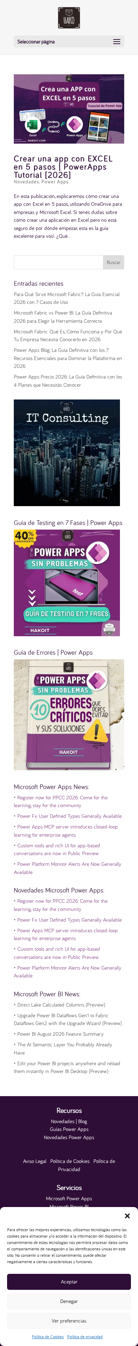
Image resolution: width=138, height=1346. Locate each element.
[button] (127, 1215)
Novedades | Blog (69, 1121)
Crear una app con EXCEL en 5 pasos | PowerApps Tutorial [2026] (63, 166)
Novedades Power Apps (69, 1137)
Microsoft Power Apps (69, 1198)
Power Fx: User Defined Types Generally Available (68, 816)
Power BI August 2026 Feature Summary (59, 1033)
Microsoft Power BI (69, 1206)
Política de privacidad (85, 1336)
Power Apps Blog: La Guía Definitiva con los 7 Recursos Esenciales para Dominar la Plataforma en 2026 (68, 358)
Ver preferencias (69, 1320)
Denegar (69, 1301)
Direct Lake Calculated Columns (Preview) (59, 1004)
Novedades (26, 181)
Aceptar (69, 1281)
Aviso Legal (34, 1161)
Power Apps (55, 181)
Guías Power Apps (69, 1129)
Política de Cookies (48, 1336)
